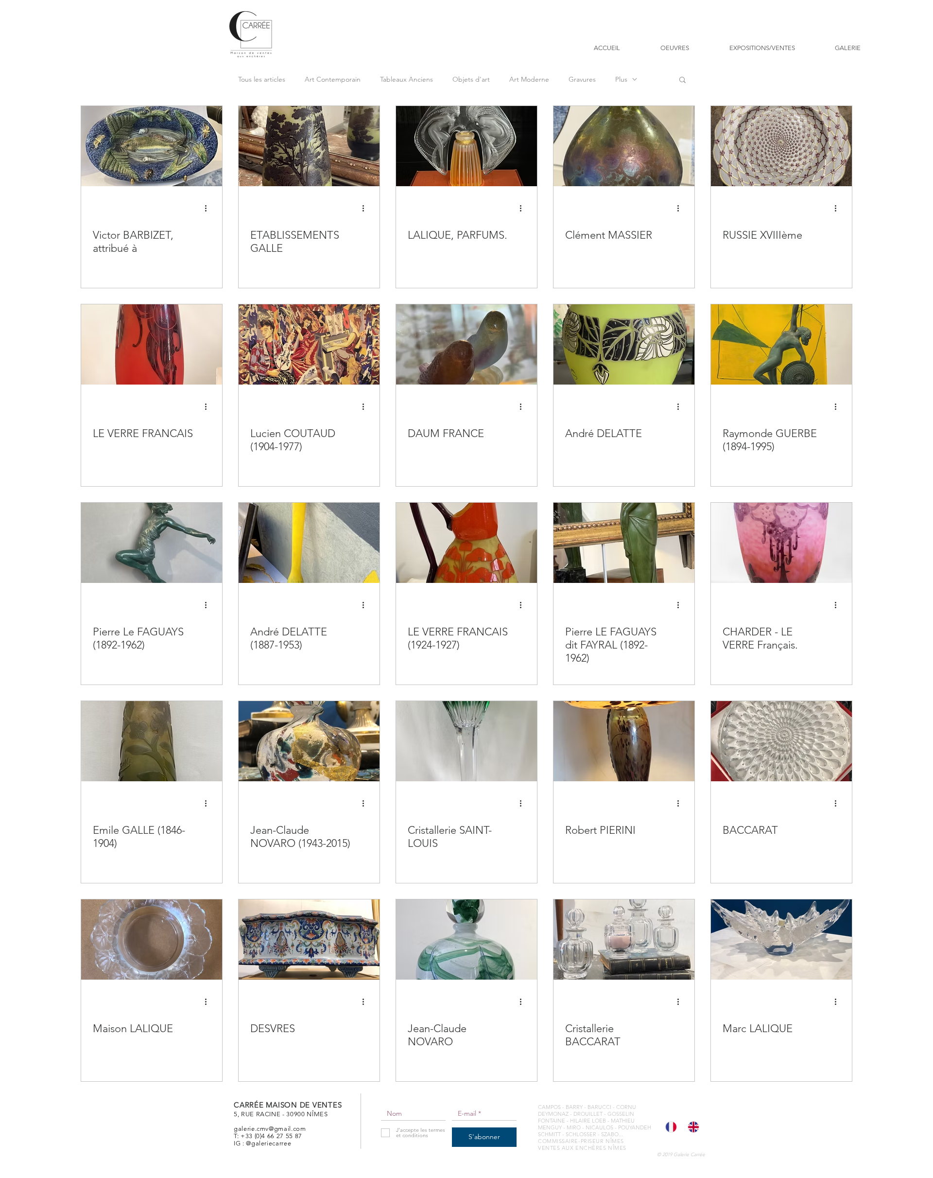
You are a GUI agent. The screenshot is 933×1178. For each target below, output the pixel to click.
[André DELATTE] (623, 344)
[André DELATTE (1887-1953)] (309, 543)
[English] (691, 1127)
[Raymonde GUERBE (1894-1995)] (781, 344)
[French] (669, 1127)
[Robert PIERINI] (623, 741)
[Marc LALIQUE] (781, 939)
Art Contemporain (333, 79)
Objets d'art (471, 79)
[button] (682, 80)
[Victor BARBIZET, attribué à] (151, 146)
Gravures (582, 79)
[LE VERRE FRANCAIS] (151, 344)
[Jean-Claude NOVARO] (466, 939)
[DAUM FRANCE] (466, 344)
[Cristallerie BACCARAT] (623, 939)
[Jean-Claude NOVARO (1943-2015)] (309, 741)
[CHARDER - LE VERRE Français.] (781, 543)
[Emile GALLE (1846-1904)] (151, 741)
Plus (621, 79)
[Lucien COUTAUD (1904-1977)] (309, 344)
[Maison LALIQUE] (151, 939)
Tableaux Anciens (406, 79)
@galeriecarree (268, 1143)
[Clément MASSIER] (623, 146)
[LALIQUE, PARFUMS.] (466, 146)
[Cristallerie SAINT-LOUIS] (466, 741)
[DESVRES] (309, 939)
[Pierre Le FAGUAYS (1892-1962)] (151, 543)
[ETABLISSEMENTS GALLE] (309, 146)
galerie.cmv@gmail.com (270, 1128)
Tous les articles (261, 79)
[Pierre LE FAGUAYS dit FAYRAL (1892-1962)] (623, 543)
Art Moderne (529, 79)
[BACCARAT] (781, 741)
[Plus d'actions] (209, 208)
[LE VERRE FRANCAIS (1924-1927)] (466, 543)
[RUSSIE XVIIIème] (781, 146)
